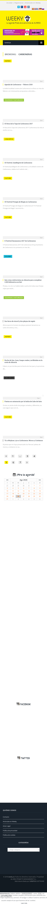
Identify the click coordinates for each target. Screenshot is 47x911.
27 (7, 485)
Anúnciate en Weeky (32, 3)
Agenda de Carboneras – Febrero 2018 (18, 84)
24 (7, 496)
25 (13, 496)
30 (23, 485)
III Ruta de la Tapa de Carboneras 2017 (18, 124)
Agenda (7, 61)
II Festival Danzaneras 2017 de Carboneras (20, 241)
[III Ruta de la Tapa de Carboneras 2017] (23, 109)
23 (40, 494)
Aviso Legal (6, 826)
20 (23, 494)
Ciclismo (8, 256)
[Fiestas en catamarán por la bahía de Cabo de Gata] (23, 387)
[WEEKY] (23, 19)
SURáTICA (33, 881)
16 (40, 491)
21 (29, 494)
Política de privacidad (10, 831)
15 (34, 491)
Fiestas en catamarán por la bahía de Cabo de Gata (23, 401)
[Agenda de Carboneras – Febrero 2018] (23, 70)
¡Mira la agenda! (25, 474)
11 (13, 491)
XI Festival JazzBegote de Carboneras (18, 163)
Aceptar (41, 900)
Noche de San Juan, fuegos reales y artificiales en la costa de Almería (23, 361)
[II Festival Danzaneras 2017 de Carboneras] (23, 227)
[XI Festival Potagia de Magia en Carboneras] (23, 188)
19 (18, 494)
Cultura (8, 178)
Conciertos (9, 139)
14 (29, 491)
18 (13, 494)
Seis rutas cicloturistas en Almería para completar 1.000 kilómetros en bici (23, 281)
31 (29, 485)
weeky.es (11, 877)
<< (7, 480)
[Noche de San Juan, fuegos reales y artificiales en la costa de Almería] (23, 346)
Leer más (24, 903)
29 (18, 485)
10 (7, 491)
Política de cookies (9, 835)
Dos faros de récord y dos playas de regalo (19, 321)
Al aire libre (9, 378)
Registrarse (18, 3)
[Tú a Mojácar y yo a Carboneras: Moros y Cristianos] (23, 426)
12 (18, 491)
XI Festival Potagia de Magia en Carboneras (20, 202)
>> (40, 480)
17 (7, 494)
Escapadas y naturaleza (14, 100)
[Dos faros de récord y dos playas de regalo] (23, 307)
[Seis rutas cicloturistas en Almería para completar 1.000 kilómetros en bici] (23, 266)
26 (18, 496)
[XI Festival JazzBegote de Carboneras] (23, 148)
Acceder (10, 3)
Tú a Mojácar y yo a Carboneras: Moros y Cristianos (23, 440)
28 (13, 485)
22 (34, 494)
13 (23, 491)
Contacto (6, 817)
